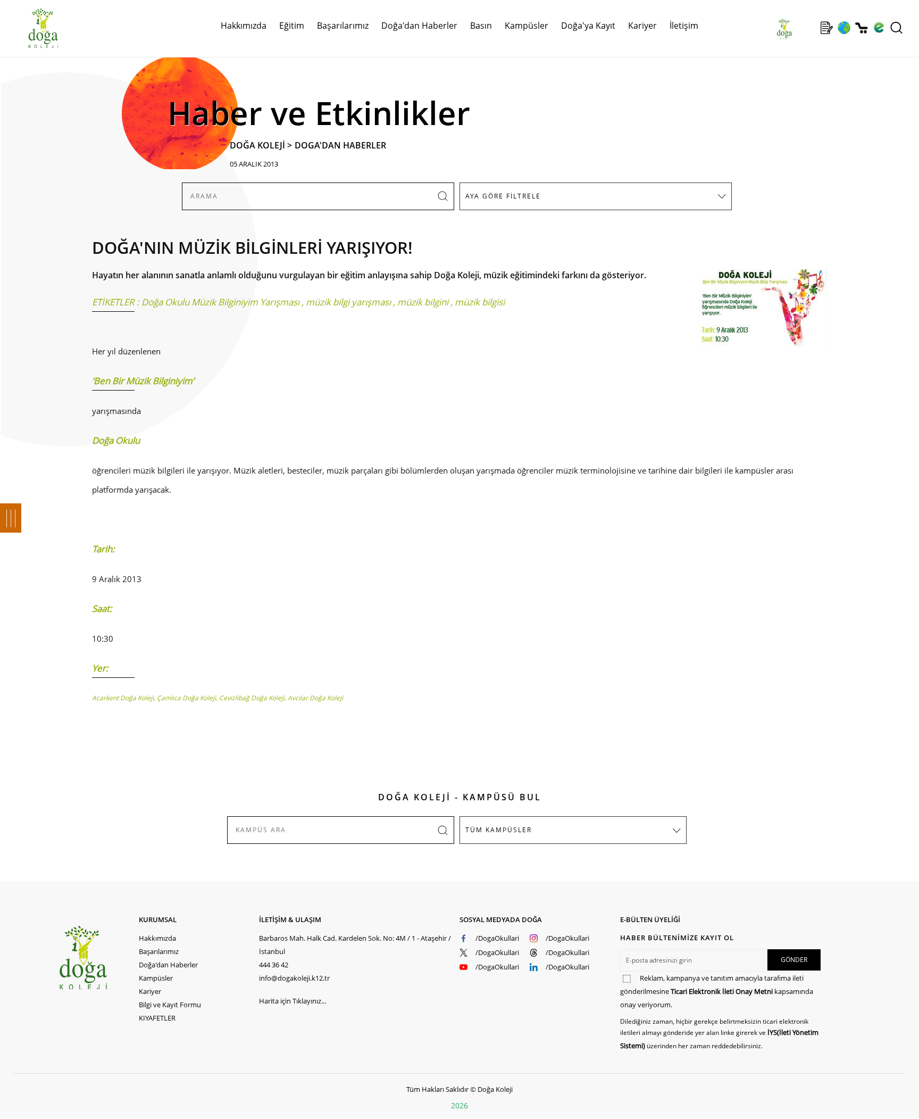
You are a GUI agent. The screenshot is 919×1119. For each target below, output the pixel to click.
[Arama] (896, 27)
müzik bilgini (422, 302)
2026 (459, 1105)
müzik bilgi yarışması (348, 302)
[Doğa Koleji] (99, 957)
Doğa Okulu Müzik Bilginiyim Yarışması (220, 302)
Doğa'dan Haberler (419, 25)
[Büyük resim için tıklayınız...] (757, 313)
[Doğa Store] (861, 28)
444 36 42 (273, 964)
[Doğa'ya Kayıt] (826, 27)
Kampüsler (526, 25)
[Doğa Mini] (809, 27)
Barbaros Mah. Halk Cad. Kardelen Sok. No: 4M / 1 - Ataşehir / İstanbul (355, 944)
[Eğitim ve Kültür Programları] (843, 27)
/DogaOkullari (497, 938)
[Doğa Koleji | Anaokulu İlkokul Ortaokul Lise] (32, 28)
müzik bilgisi (480, 302)
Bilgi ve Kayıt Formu (170, 1004)
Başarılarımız (159, 951)
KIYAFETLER (157, 1018)
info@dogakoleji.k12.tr (294, 978)
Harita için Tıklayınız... (292, 1001)
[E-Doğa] (878, 27)
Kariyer (642, 25)
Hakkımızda (157, 938)
